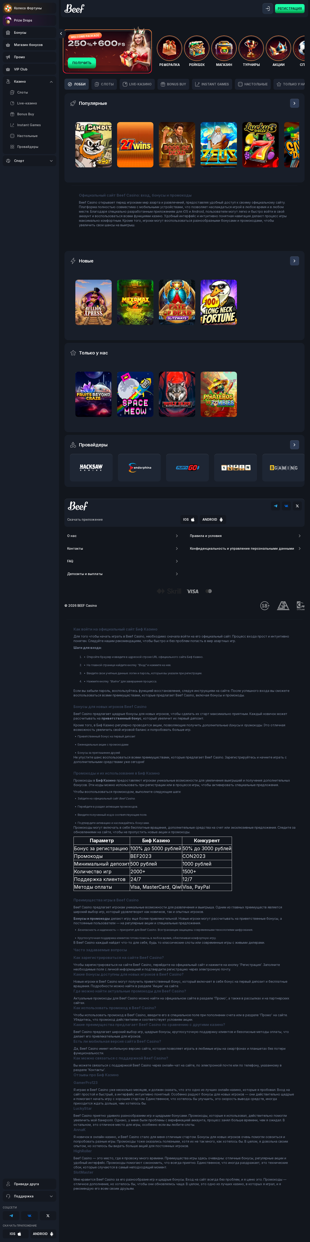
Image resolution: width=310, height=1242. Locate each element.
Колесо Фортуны (28, 8)
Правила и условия (206, 536)
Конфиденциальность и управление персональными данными (242, 548)
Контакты (75, 548)
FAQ (70, 561)
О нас (71, 536)
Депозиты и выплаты (85, 574)
